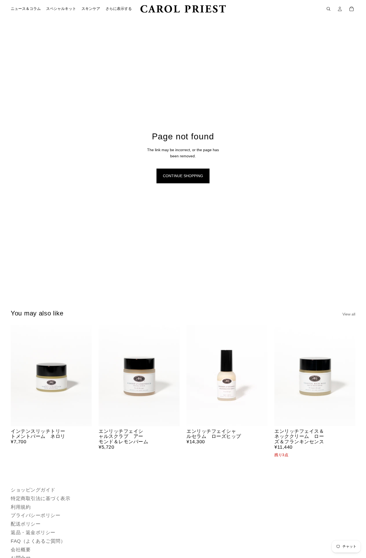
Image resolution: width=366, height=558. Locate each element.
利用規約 (21, 506)
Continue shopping (183, 176)
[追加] (83, 418)
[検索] (328, 9)
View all (348, 314)
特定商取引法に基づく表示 (40, 498)
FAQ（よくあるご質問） (38, 541)
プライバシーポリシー (35, 515)
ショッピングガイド (33, 490)
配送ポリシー (25, 524)
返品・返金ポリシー (33, 532)
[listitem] (119, 9)
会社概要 (21, 549)
